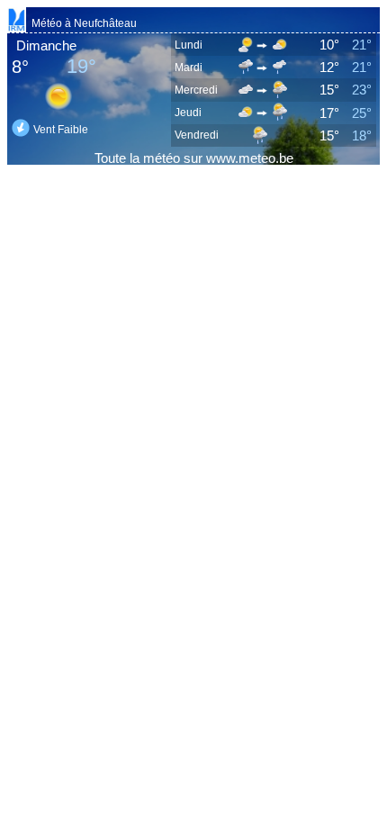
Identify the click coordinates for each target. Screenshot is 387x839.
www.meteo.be (249, 158)
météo (161, 158)
